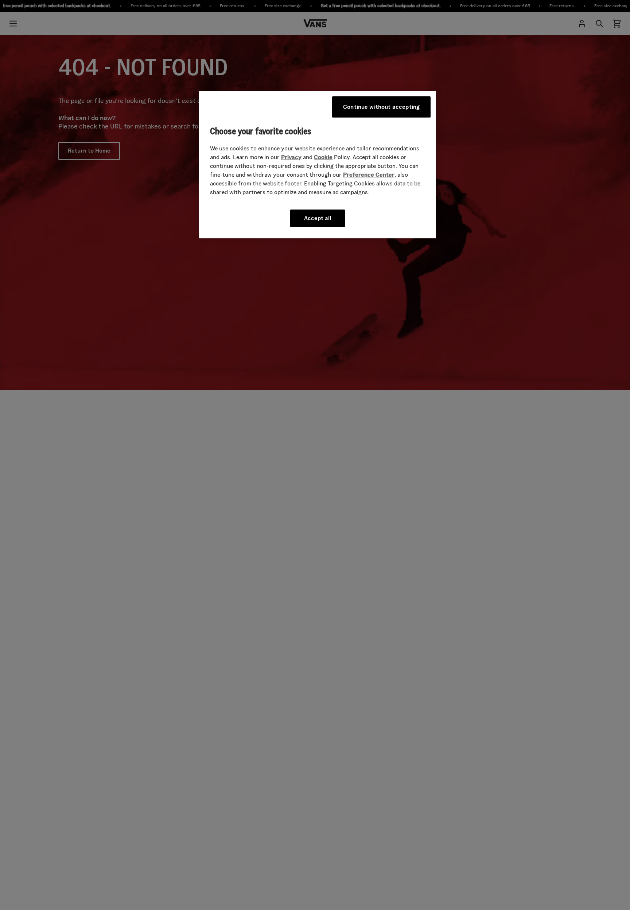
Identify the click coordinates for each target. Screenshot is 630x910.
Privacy (291, 157)
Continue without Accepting (381, 107)
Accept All (317, 218)
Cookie (323, 157)
